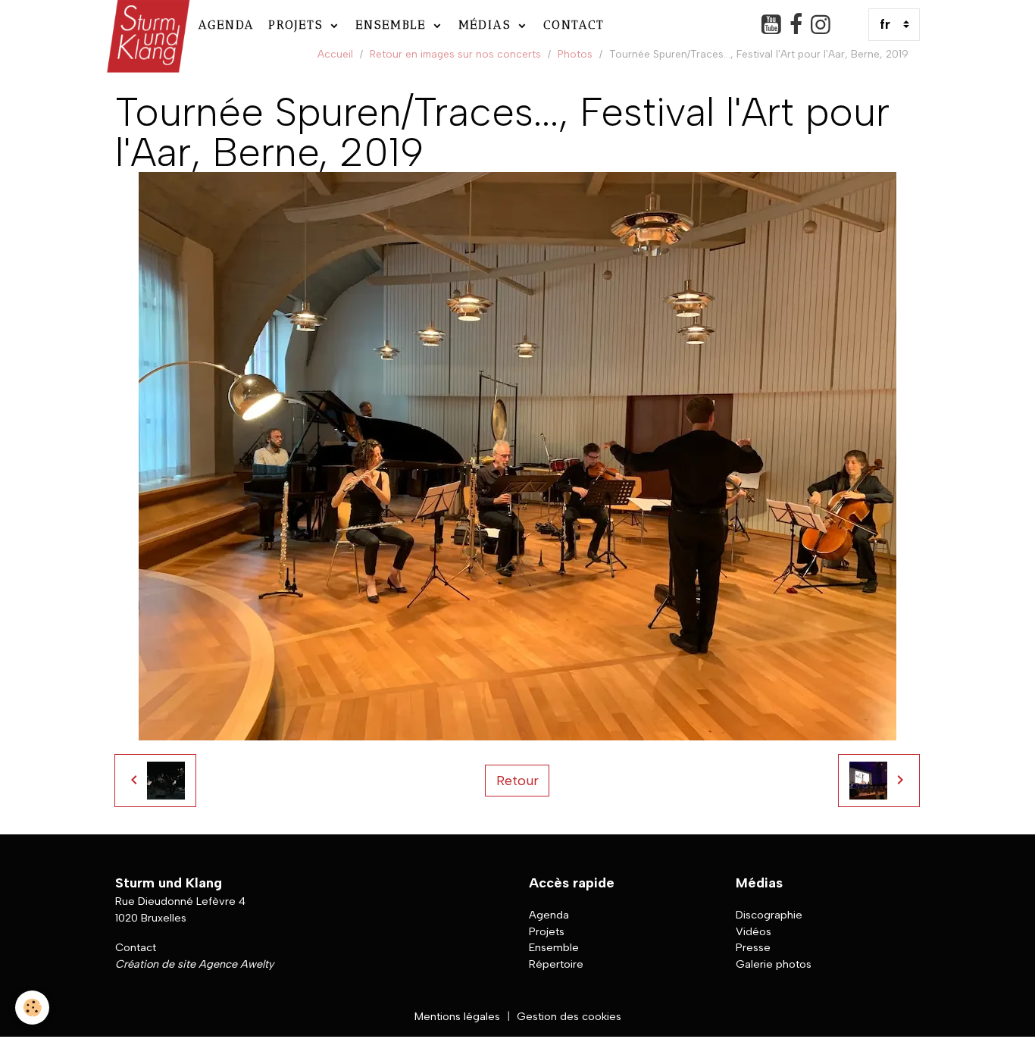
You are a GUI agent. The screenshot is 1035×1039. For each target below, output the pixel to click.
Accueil (335, 54)
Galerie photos (773, 964)
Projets (298, 24)
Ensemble (393, 24)
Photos (575, 54)
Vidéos (753, 931)
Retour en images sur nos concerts (455, 54)
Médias (487, 24)
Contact (574, 24)
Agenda (227, 24)
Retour (517, 780)
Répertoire (556, 964)
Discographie (769, 915)
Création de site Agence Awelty (194, 964)
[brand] (146, 24)
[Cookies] (32, 1007)
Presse (753, 947)
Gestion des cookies (569, 1016)
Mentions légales (457, 1016)
